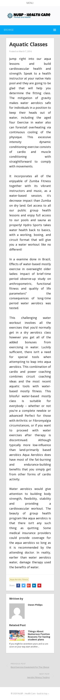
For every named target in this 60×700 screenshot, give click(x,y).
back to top (42, 693)
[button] (30, 3)
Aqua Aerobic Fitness (19, 579)
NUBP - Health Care (27, 693)
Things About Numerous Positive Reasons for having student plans (39, 635)
